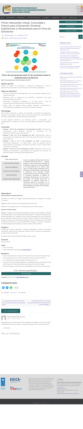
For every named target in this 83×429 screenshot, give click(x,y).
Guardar (23, 291)
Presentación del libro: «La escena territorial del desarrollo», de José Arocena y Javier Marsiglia (38, 301)
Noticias (6, 37)
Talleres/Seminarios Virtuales (18, 37)
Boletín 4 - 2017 (8, 291)
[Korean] (82, 13)
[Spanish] (82, 6)
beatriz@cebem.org (22, 276)
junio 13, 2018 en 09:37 (13, 317)
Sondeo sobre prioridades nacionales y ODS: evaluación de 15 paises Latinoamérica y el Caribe (70, 48)
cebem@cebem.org (61, 387)
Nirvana (41, 401)
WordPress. (47, 401)
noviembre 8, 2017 (22, 35)
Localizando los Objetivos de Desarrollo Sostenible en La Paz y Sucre (69, 52)
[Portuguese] (82, 7)
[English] (82, 9)
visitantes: (59, 392)
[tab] (11, 158)
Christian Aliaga (8, 35)
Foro (15, 291)
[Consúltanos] (81, 175)
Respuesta (7, 326)
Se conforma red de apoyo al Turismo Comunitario (70, 81)
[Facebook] (81, 173)
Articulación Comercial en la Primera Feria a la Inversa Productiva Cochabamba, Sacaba (13, 301)
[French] (82, 11)
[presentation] (11, 158)
